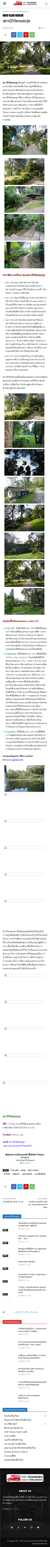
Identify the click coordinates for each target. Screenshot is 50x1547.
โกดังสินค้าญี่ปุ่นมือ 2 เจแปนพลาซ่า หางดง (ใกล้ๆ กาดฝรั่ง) (32, 1330)
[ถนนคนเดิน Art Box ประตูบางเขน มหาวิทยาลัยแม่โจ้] (9, 1278)
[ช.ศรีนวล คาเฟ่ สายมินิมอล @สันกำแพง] (9, 1399)
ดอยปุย (23, 1170)
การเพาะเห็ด (14, 1170)
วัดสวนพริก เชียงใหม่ (26, 1261)
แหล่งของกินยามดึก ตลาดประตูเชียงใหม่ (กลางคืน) (30, 1370)
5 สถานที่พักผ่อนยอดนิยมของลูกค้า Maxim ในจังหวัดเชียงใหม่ (32, 1383)
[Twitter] (20, 34)
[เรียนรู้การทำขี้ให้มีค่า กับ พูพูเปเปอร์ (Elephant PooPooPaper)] (9, 1252)
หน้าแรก (6, 12)
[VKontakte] (38, 1527)
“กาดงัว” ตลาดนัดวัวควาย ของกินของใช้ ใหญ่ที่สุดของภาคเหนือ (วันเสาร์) (32, 1290)
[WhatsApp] (32, 34)
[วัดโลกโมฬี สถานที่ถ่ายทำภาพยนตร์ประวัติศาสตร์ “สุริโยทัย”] (9, 1226)
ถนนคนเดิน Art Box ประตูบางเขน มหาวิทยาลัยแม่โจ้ (31, 1276)
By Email (15, 1509)
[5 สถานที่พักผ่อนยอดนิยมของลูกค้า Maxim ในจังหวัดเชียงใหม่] (9, 1385)
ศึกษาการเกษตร (33, 1170)
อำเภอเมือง (19, 15)
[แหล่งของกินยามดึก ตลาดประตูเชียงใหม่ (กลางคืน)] (9, 1372)
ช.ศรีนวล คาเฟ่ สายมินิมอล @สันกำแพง (29, 1397)
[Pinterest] (26, 34)
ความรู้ (12, 12)
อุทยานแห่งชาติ (27, 1174)
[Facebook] (13, 34)
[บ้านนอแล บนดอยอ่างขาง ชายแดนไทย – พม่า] (9, 1239)
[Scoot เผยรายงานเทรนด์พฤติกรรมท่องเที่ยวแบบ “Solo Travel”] (9, 1345)
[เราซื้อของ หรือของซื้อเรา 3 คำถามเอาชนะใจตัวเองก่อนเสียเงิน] (9, 1358)
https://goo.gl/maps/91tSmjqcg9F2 (17, 1146)
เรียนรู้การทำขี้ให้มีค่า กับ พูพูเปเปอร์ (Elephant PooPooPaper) (32, 1250)
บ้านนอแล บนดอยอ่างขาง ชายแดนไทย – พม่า (32, 1237)
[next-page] (8, 1300)
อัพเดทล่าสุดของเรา (12, 1322)
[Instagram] (31, 1527)
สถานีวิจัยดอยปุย (17, 1142)
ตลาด (5, 1281)
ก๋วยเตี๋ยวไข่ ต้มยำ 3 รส (13, 1201)
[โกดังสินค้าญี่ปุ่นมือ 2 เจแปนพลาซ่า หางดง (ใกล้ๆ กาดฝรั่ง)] (9, 1332)
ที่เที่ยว (12, 15)
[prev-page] (4, 1300)
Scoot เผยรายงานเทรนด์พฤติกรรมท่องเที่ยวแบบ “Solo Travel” (32, 1343)
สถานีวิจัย (7, 1174)
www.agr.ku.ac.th (15, 760)
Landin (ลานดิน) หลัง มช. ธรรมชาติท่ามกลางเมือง (37, 1204)
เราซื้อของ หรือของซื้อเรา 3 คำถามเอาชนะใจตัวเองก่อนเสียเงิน (32, 1357)
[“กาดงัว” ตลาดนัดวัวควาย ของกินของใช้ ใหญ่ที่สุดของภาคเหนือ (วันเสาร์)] (9, 1290)
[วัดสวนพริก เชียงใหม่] (9, 1265)
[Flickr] (25, 1527)
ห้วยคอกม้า (16, 1174)
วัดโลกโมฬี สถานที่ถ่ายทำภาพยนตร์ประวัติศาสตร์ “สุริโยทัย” (32, 1224)
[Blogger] (12, 1527)
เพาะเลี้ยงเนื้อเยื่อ (40, 1174)
